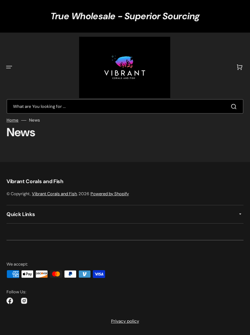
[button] (9, 67)
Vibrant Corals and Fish (54, 194)
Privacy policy (125, 321)
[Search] (235, 106)
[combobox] (125, 106)
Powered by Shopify (109, 194)
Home (13, 120)
